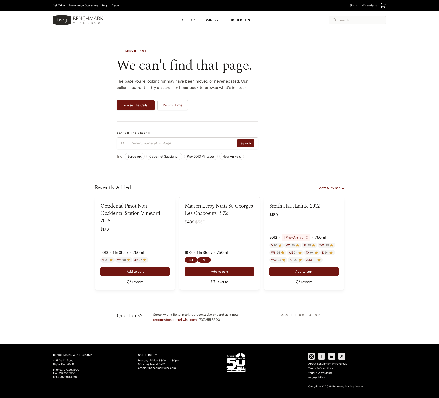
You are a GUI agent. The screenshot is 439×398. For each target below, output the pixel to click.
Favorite (138, 282)
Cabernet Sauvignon (164, 156)
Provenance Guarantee (83, 5)
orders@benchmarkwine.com (175, 320)
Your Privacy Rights (320, 373)
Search (246, 143)
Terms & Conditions (321, 368)
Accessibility (316, 377)
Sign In (354, 5)
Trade (115, 5)
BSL (191, 260)
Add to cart (135, 272)
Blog (105, 5)
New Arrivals (231, 156)
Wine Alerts (369, 5)
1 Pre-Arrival (295, 237)
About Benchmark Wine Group (327, 364)
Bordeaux (135, 156)
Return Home (172, 105)
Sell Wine (59, 5)
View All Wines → (331, 188)
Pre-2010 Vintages (201, 156)
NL (204, 260)
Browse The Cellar (135, 105)
